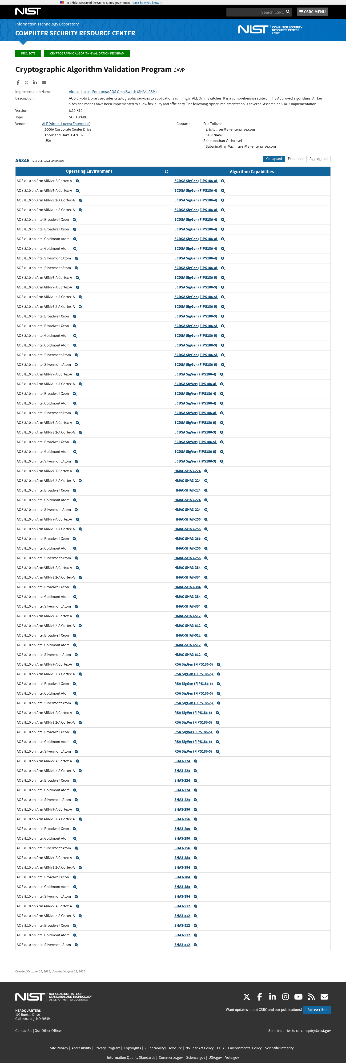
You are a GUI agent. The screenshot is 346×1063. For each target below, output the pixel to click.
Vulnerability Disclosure (163, 1048)
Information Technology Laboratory (47, 24)
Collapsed (274, 158)
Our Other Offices (48, 1030)
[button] (78, 181)
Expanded (296, 158)
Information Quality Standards (131, 1057)
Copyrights (132, 1048)
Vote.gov (232, 1057)
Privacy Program (107, 1048)
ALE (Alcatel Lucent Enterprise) (66, 123)
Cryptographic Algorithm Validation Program (87, 53)
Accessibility (81, 1048)
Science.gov (195, 1057)
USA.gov (215, 1057)
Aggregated (319, 158)
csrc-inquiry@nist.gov (313, 1030)
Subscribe (317, 1010)
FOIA (221, 1048)
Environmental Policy (245, 1048)
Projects (28, 53)
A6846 (22, 160)
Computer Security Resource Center (75, 33)
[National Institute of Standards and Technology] (53, 996)
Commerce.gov (171, 1057)
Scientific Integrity (279, 1048)
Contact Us (23, 1030)
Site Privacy (59, 1048)
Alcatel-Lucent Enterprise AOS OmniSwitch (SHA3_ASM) (113, 91)
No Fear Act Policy (199, 1048)
